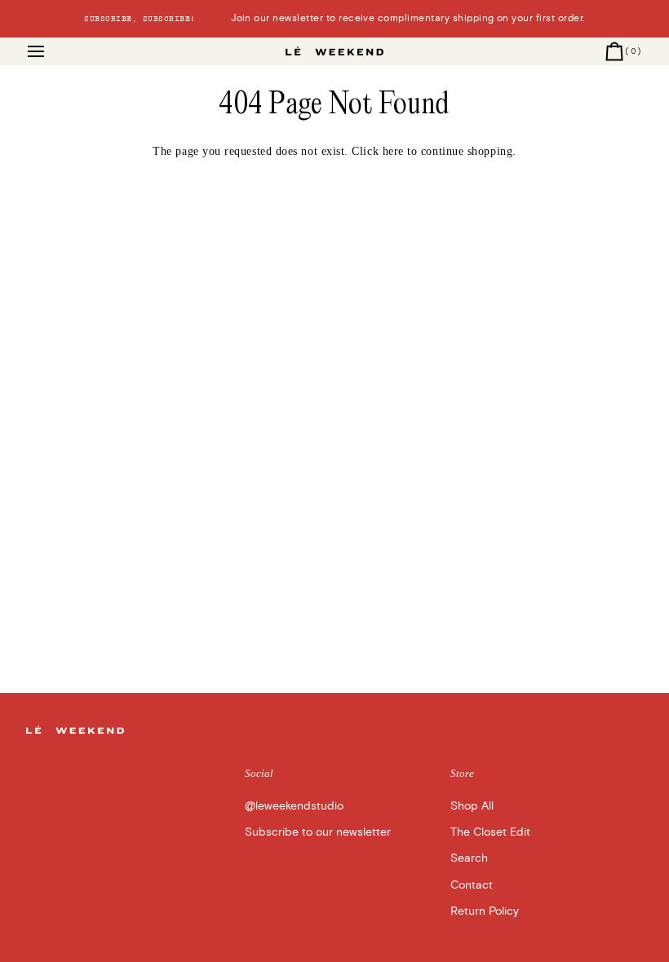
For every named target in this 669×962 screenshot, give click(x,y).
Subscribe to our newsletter (318, 832)
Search (469, 858)
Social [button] (259, 773)
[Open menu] (50, 51)
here (393, 151)
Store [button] (462, 773)
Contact (471, 885)
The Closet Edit (490, 832)
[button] (129, 770)
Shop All (472, 806)
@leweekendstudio (294, 806)
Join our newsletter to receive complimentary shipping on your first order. (334, 18)
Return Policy (484, 911)
